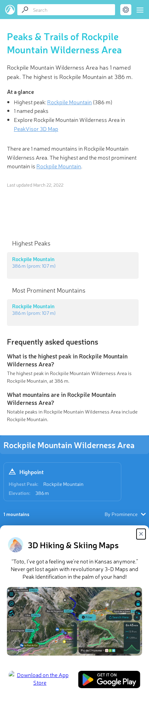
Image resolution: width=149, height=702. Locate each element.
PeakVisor (10, 10)
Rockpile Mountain (63, 484)
